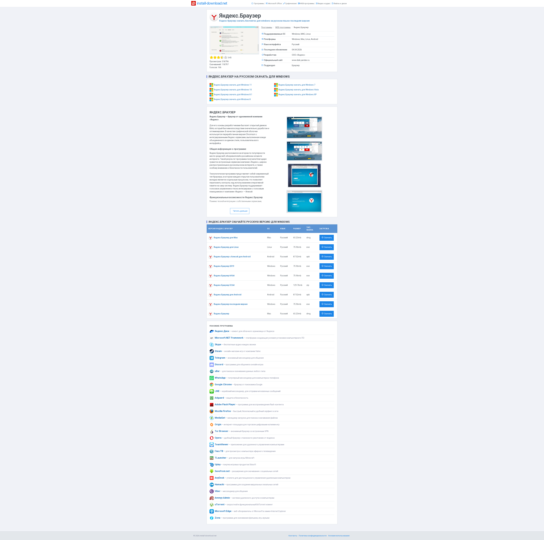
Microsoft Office (275, 3)
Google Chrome (223, 384)
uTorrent (219, 504)
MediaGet (220, 417)
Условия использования (338, 536)
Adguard (219, 397)
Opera (218, 437)
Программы (258, 3)
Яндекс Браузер (221, 313)
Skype (218, 344)
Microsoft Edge (223, 511)
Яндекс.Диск (222, 331)
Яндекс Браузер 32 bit (224, 285)
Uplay (218, 464)
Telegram (220, 357)
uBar (217, 371)
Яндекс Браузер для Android (227, 294)
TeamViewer (221, 444)
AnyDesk (219, 477)
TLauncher (220, 457)
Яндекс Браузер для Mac (226, 237)
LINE (217, 391)
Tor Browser (221, 431)
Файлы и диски (340, 3)
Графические (291, 3)
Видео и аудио (324, 3)
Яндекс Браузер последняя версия (230, 304)
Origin (218, 424)
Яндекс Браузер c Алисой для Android (232, 256)
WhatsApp (220, 377)
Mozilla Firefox (223, 411)
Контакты (293, 536)
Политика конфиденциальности (313, 536)
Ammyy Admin (222, 497)
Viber (217, 491)
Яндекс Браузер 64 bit (224, 275)
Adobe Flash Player (225, 404)
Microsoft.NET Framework (229, 337)
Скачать (328, 237)
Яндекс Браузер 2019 (224, 266)
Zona (217, 517)
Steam (218, 351)
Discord (219, 364)
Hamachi (219, 484)
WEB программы (307, 3)
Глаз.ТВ (219, 451)
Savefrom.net (222, 471)
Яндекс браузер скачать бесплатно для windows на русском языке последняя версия (264, 20)
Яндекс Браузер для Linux (226, 247)
